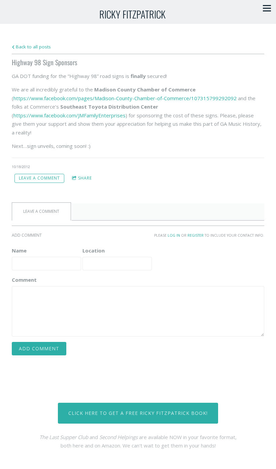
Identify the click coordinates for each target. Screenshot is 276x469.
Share (85, 178)
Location (93, 250)
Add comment (39, 348)
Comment (24, 279)
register (195, 235)
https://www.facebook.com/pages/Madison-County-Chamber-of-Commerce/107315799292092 (125, 98)
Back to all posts (32, 47)
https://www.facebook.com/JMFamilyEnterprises (69, 115)
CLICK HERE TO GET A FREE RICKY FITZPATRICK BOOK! (138, 413)
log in (174, 235)
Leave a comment (39, 178)
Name (19, 250)
